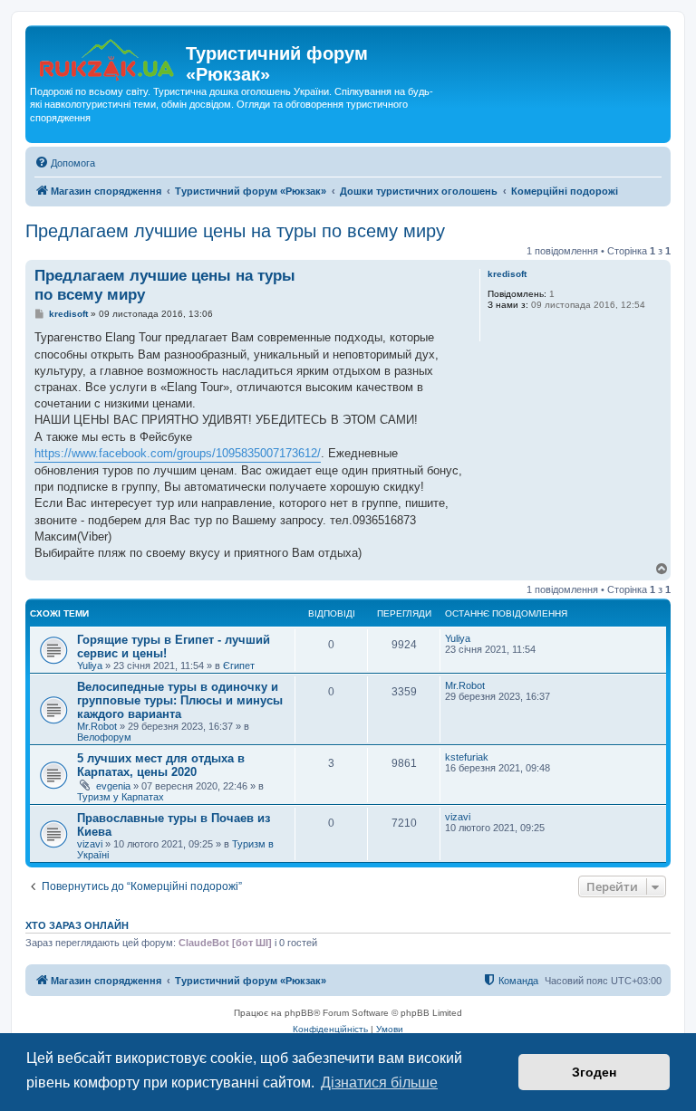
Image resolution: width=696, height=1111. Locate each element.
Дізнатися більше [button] (379, 1082)
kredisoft (507, 274)
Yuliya (89, 665)
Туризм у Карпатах (120, 796)
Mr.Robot (97, 726)
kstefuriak (466, 757)
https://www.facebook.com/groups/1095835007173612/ (177, 453)
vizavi (89, 843)
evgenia (113, 786)
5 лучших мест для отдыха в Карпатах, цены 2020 (161, 765)
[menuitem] (64, 163)
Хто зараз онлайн (77, 925)
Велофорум (104, 737)
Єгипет (239, 665)
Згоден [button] (594, 1072)
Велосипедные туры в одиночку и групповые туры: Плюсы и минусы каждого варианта (180, 700)
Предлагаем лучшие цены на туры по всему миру (235, 231)
